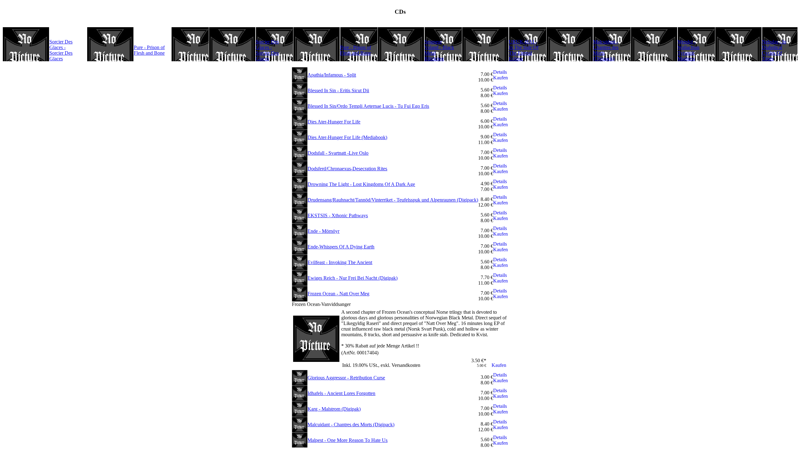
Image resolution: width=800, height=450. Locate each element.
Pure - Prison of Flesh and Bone (149, 50)
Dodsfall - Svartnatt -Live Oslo (338, 153)
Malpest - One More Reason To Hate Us (348, 440)
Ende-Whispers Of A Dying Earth (341, 246)
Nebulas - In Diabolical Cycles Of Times (774, 50)
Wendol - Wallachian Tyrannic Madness (688, 50)
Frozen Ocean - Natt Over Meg (338, 293)
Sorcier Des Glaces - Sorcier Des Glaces (60, 50)
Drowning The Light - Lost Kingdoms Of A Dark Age (361, 184)
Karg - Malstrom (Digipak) (334, 409)
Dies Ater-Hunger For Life (334, 121)
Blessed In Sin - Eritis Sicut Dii (338, 90)
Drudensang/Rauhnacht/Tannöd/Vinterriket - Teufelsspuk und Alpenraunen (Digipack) (393, 199)
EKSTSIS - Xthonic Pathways (338, 215)
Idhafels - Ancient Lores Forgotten (341, 393)
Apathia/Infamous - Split (332, 75)
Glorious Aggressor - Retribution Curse (346, 377)
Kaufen (500, 77)
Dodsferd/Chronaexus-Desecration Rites (347, 168)
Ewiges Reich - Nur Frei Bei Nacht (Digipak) (353, 278)
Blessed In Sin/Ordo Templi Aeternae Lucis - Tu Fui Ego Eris (368, 106)
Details (500, 72)
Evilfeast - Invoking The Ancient (340, 262)
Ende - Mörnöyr (323, 231)
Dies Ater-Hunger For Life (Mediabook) (347, 137)
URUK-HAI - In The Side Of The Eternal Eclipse (523, 50)
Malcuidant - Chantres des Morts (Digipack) (351, 424)
